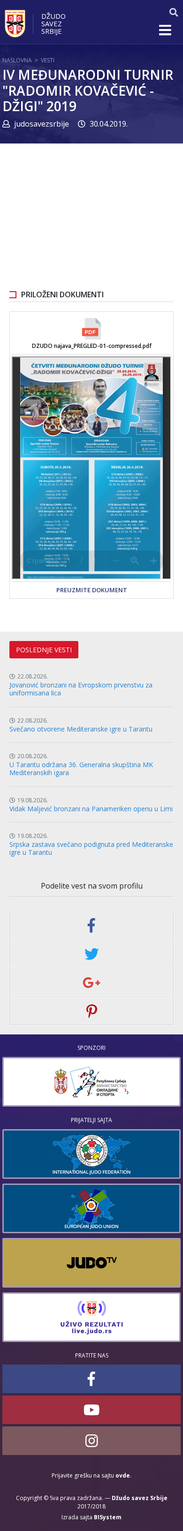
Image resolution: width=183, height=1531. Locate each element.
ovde (122, 1475)
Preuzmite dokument (91, 590)
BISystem (108, 1517)
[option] (91, 1082)
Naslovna (17, 60)
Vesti (47, 60)
